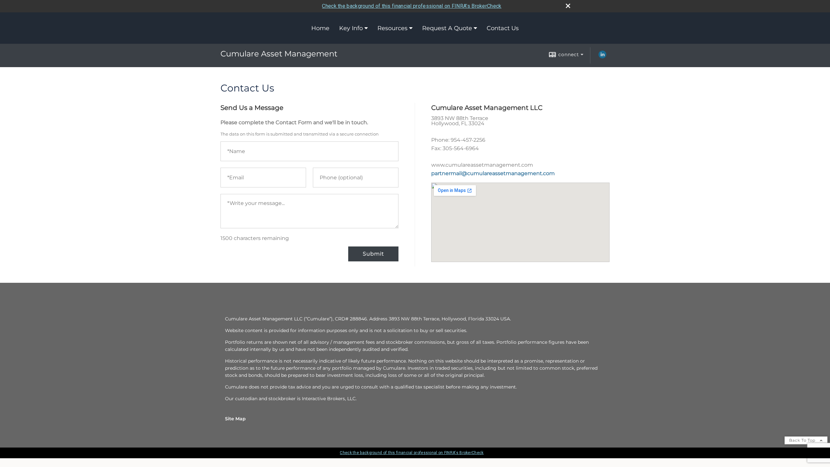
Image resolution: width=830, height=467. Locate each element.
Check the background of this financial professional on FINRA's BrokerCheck (411, 6)
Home (320, 28)
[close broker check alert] (568, 5)
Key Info (351, 28)
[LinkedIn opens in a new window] (602, 57)
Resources (392, 28)
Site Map (235, 419)
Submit (373, 254)
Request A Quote (447, 28)
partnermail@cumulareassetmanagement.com (493, 173)
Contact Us (503, 28)
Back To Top (803, 440)
